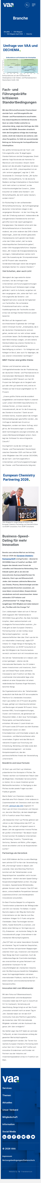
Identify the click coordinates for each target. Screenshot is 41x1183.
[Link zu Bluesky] (23, 1137)
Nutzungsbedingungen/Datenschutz (18, 1160)
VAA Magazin (18, 32)
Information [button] (8, 1124)
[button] (27, 5)
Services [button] (7, 1088)
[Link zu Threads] (19, 1137)
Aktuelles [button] (7, 1102)
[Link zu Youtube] (33, 1137)
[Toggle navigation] (34, 5)
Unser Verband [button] (10, 1110)
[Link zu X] (28, 1137)
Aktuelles (7, 32)
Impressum (7, 1156)
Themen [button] (6, 1095)
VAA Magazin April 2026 (15, 34)
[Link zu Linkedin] (4, 1137)
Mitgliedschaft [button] (10, 1117)
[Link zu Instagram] (9, 1137)
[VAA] (14, 5)
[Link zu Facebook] (14, 1137)
